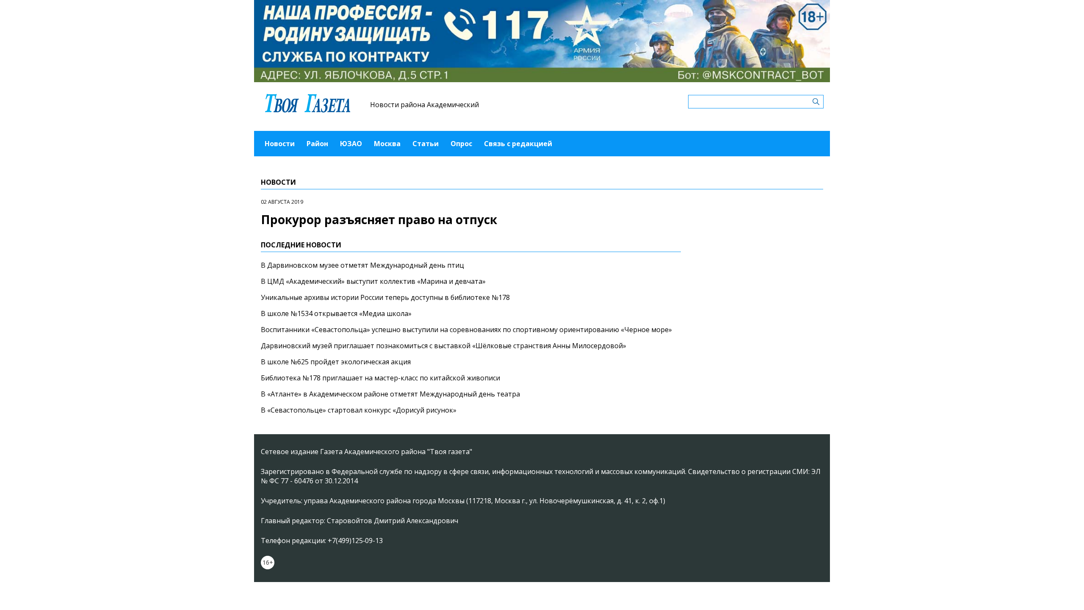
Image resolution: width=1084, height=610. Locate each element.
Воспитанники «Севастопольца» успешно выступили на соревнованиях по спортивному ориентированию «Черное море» (466, 329)
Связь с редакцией (518, 143)
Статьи (425, 143)
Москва (387, 143)
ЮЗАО (351, 143)
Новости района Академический (424, 104)
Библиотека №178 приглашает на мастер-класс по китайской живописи (380, 378)
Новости (280, 143)
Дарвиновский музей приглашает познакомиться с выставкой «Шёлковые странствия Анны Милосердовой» (443, 345)
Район (317, 143)
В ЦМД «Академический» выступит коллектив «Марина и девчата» (373, 281)
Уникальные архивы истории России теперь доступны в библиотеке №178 (385, 297)
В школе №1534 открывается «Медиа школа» (336, 313)
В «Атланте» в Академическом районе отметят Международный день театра (390, 394)
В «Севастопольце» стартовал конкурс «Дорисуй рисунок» (358, 410)
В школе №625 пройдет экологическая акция (336, 361)
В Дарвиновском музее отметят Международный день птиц (362, 265)
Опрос (461, 143)
